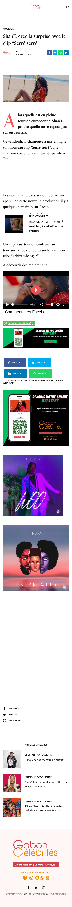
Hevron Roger (57, 894)
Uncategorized (39, 216)
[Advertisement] (36, 648)
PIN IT (38, 337)
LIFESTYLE (30, 754)
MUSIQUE (8, 29)
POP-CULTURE (44, 754)
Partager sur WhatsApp (21, 323)
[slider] (19, 304)
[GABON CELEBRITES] (36, 7)
